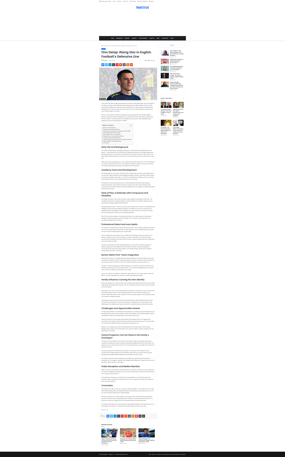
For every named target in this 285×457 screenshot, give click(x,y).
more (171, 38)
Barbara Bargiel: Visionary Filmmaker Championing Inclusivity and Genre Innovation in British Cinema (176, 85)
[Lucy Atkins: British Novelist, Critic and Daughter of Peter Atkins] (166, 105)
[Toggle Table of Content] (130, 125)
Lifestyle (151, 38)
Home (114, 1)
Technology (165, 38)
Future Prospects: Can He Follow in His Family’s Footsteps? (117, 139)
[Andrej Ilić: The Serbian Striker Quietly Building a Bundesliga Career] (128, 432)
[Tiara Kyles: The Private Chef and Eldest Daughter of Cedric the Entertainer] (166, 123)
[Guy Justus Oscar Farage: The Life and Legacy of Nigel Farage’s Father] (165, 75)
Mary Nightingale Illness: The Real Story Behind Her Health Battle (176, 68)
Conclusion (106, 142)
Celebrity (134, 38)
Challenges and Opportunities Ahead (112, 137)
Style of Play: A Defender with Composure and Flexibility (116, 131)
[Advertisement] (142, 22)
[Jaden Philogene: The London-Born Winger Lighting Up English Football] (146, 432)
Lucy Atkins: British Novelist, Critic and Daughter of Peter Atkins (166, 112)
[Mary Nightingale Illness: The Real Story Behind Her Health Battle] (165, 68)
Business (127, 38)
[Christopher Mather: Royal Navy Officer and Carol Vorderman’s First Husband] (178, 123)
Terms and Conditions (142, 1)
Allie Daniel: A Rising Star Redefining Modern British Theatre (176, 61)
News (158, 38)
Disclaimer (151, 1)
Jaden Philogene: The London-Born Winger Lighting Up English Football (146, 440)
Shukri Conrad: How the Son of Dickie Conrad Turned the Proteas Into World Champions (109, 441)
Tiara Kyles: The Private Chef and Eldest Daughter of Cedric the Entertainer (166, 130)
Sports (107, 45)
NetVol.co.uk (104, 410)
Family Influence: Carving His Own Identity (113, 136)
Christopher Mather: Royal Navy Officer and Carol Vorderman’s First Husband (178, 130)
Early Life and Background (109, 127)
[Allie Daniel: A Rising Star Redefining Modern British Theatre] (165, 61)
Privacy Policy (133, 1)
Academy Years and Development (111, 129)
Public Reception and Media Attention (112, 141)
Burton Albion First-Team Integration (112, 134)
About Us (119, 1)
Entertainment (143, 38)
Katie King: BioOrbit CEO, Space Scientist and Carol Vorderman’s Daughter (178, 112)
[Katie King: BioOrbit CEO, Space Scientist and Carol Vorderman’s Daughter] (178, 105)
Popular (172, 45)
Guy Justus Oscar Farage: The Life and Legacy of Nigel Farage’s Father (176, 76)
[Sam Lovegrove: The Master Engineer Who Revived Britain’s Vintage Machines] (165, 53)
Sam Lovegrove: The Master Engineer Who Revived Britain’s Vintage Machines (177, 53)
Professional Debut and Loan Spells (111, 132)
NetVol (105, 60)
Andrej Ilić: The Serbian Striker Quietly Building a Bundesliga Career (128, 440)
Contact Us (125, 1)
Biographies (119, 38)
